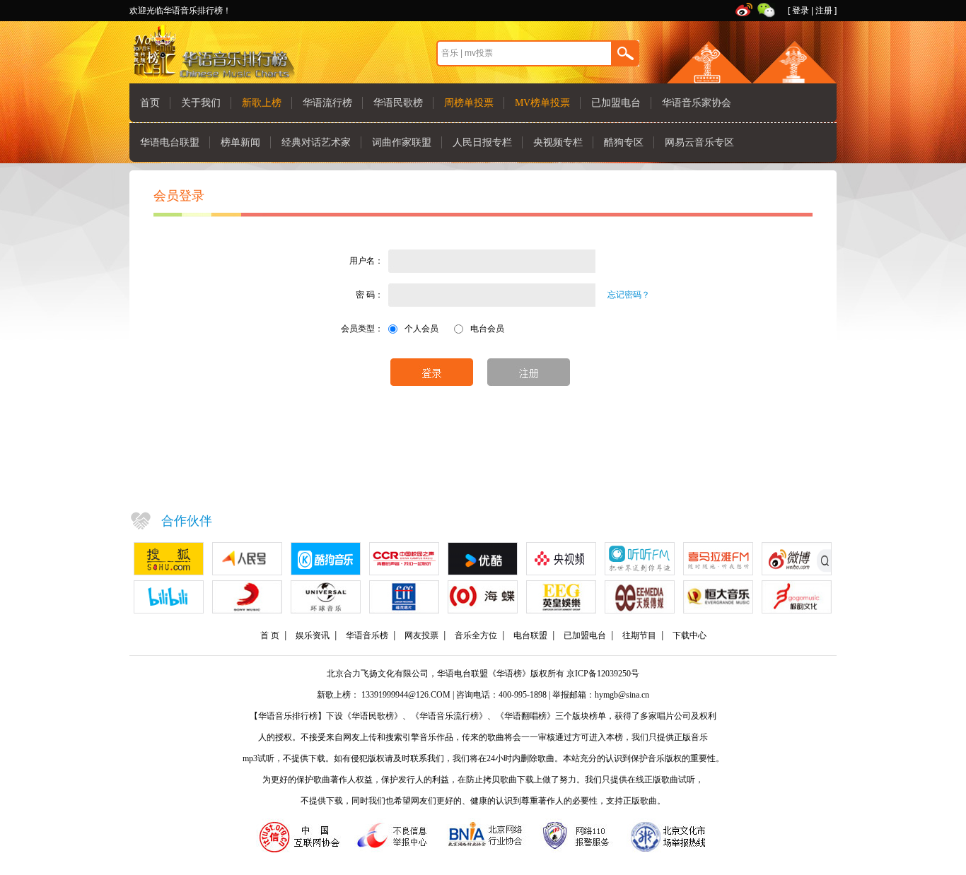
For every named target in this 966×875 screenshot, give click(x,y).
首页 (150, 103)
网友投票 (421, 635)
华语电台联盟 (169, 142)
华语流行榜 (327, 103)
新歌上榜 (261, 103)
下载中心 (689, 635)
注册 (823, 11)
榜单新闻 (240, 142)
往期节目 (639, 635)
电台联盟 (530, 635)
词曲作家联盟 (401, 142)
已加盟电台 (616, 103)
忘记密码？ (628, 295)
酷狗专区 (624, 142)
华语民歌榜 (398, 103)
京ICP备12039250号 (602, 674)
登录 (800, 11)
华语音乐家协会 (696, 103)
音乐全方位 (476, 635)
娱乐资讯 (313, 635)
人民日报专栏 (482, 142)
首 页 (269, 635)
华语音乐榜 (367, 635)
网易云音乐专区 (699, 142)
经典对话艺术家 (316, 142)
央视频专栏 (558, 142)
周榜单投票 (469, 103)
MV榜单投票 (542, 103)
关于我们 (201, 103)
